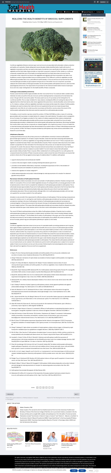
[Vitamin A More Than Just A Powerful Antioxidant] (69, 437)
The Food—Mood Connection (33, 444)
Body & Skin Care (91, 30)
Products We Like (98, 30)
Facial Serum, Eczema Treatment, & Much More (93, 28)
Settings (91, 470)
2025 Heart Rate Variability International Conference (94, 43)
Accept (74, 470)
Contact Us (100, 12)
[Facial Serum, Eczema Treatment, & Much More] (85, 29)
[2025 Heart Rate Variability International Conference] (85, 43)
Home (60, 12)
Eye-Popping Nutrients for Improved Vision (94, 36)
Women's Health (90, 31)
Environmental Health (96, 22)
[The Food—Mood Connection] (33, 437)
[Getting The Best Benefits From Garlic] (85, 19)
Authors (68, 12)
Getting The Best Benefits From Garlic (20, 2)
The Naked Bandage (92, 50)
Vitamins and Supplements (55, 22)
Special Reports (88, 12)
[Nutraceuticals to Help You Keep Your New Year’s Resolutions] (51, 437)
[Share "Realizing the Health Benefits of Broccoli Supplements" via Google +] (43, 387)
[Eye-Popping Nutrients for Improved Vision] (85, 36)
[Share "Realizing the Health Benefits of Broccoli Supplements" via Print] (52, 387)
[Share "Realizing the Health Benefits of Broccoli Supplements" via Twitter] (40, 387)
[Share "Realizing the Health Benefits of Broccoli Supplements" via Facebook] (37, 387)
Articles (76, 12)
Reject (82, 470)
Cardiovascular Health (92, 21)
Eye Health (96, 38)
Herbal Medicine (90, 23)
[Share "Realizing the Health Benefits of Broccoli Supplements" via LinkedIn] (46, 387)
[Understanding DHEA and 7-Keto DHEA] (15, 437)
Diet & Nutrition (90, 38)
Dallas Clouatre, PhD (34, 22)
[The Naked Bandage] (85, 51)
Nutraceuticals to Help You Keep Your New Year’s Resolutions (50, 445)
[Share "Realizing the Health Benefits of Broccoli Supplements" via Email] (49, 387)
